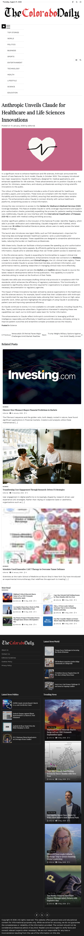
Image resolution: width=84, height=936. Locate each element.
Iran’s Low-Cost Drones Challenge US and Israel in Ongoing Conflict (67, 685)
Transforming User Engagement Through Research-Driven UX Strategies (34, 489)
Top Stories (13, 32)
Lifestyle (12, 81)
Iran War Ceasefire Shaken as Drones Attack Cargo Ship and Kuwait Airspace (66, 620)
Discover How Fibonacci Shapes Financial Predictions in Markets (30, 410)
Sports (10, 56)
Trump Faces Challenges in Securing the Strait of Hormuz (67, 651)
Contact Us (6, 654)
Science (11, 87)
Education (12, 93)
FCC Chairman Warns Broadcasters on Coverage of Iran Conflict (24, 738)
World (10, 38)
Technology (13, 69)
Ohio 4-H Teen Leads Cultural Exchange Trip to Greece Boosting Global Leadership (65, 608)
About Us (5, 650)
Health (10, 75)
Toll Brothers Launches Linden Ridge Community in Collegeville (67, 662)
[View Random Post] (76, 60)
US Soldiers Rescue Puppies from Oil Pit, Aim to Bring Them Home (67, 674)
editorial (31, 126)
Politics (11, 44)
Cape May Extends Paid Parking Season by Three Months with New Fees (67, 596)
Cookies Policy (7, 661)
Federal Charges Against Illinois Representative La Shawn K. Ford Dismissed (24, 715)
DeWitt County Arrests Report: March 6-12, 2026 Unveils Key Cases (25, 704)
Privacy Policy (7, 665)
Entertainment (14, 63)
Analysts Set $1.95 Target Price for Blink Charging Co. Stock (24, 727)
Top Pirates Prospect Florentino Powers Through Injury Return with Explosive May (26, 620)
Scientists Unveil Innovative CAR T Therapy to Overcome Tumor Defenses (34, 569)
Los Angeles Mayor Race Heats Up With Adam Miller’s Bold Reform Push (26, 608)
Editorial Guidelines (9, 658)
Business (11, 50)
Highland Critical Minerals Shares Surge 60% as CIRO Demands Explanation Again (24, 596)
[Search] (80, 60)
